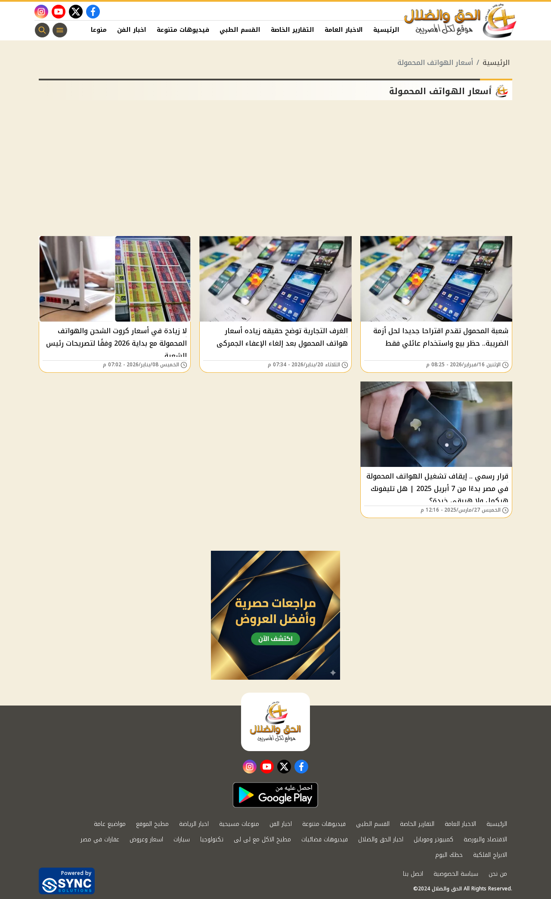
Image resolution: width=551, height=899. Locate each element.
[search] (42, 30)
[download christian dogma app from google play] (275, 795)
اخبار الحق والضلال (380, 839)
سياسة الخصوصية (455, 874)
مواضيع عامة (110, 824)
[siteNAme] (461, 21)
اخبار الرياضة (194, 824)
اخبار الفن (131, 30)
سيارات (181, 839)
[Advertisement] (275, 171)
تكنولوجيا (211, 839)
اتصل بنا (413, 874)
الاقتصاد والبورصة (485, 839)
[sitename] (275, 722)
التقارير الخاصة (292, 30)
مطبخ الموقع (152, 824)
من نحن (498, 874)
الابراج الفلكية (490, 855)
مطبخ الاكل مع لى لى (262, 839)
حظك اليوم (449, 855)
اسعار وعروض (146, 839)
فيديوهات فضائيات (324, 839)
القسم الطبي (240, 30)
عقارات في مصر (99, 839)
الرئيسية (386, 30)
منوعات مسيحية (239, 824)
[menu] (60, 30)
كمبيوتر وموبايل (433, 839)
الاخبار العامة (344, 30)
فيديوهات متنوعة (183, 30)
